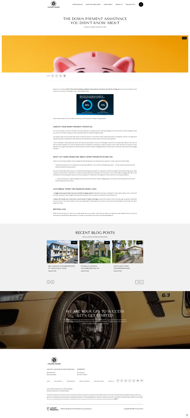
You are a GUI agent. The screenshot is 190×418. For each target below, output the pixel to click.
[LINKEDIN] (125, 380)
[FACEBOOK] (117, 380)
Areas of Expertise (84, 381)
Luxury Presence (87, 409)
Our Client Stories (99, 381)
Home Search (108, 4)
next (52, 282)
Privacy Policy (139, 409)
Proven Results (78, 4)
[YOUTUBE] (137, 380)
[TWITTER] (129, 380)
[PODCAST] (141, 380)
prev (48, 282)
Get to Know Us (58, 381)
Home (48, 381)
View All (139, 282)
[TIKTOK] (133, 380)
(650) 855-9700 (130, 4)
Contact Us (111, 381)
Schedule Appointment (95, 329)
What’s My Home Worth (93, 4)
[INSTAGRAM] (121, 380)
